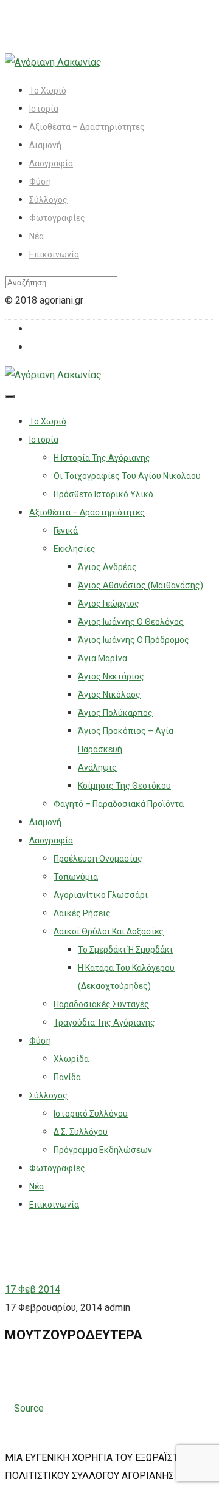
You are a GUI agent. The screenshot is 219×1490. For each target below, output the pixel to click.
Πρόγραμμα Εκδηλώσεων (103, 1150)
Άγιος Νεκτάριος (111, 676)
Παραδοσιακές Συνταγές (101, 1004)
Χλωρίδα (71, 1059)
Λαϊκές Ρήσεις (82, 913)
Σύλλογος (48, 200)
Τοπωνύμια (76, 877)
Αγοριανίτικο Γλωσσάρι (101, 895)
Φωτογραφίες (57, 218)
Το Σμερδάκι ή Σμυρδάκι (125, 949)
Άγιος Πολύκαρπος (115, 713)
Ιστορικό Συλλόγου (91, 1113)
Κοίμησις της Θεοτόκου (124, 786)
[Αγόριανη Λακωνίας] (53, 62)
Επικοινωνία (54, 254)
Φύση (40, 181)
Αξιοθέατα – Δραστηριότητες (87, 127)
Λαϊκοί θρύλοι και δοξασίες (109, 931)
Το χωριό (47, 90)
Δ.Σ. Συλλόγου (81, 1132)
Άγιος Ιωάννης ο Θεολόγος (131, 622)
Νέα (36, 236)
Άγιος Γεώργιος (108, 603)
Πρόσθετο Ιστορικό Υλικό (103, 494)
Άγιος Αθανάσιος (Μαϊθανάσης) (140, 585)
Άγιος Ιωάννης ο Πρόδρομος (133, 640)
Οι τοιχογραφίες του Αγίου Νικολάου (127, 476)
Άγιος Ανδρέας (107, 567)
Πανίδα (67, 1077)
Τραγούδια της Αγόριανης (104, 1022)
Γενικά (66, 531)
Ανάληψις (97, 767)
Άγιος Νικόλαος (109, 694)
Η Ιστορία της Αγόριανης (102, 458)
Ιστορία (43, 109)
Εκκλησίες (75, 549)
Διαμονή (45, 145)
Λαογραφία (51, 163)
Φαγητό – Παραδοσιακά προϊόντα (119, 804)
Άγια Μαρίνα (102, 658)
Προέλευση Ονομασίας (98, 858)
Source (29, 1408)
